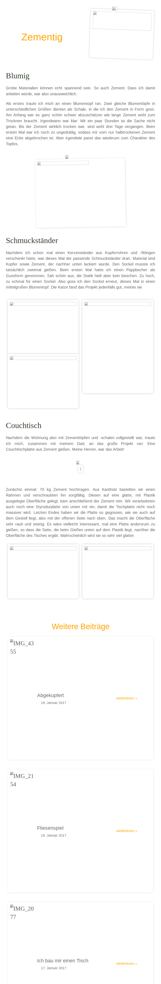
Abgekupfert (50, 695)
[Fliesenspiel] (22, 831)
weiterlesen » (126, 698)
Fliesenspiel (50, 828)
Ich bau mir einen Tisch (62, 960)
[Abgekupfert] (22, 698)
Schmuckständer (106, 258)
